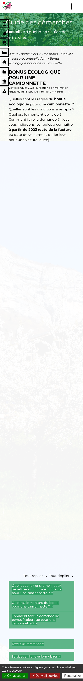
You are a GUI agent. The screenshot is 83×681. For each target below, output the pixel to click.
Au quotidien (35, 31)
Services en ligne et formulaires (35, 656)
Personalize (72, 675)
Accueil (13, 31)
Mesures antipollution (29, 58)
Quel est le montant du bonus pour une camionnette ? (35, 604)
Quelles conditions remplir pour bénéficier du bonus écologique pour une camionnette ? (37, 589)
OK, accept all (16, 675)
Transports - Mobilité (57, 54)
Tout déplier (61, 576)
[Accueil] (7, 6)
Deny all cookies (46, 675)
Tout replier (35, 576)
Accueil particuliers (23, 54)
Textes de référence (26, 644)
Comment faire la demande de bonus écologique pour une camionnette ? (35, 619)
